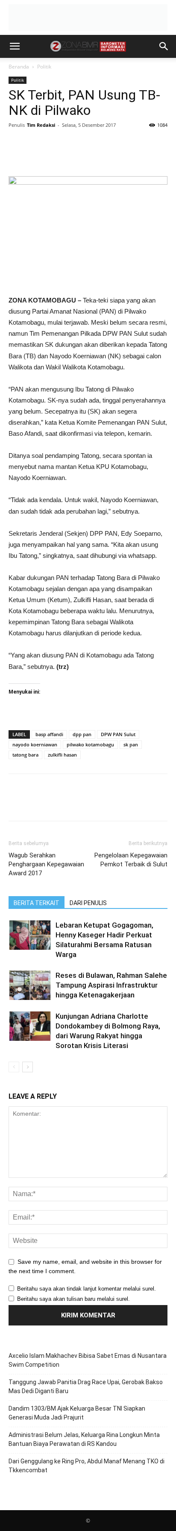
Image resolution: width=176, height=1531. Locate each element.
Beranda (19, 66)
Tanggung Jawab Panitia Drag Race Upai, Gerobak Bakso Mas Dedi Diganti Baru (86, 1386)
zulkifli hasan (62, 754)
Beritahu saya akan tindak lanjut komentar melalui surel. (86, 1288)
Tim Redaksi (41, 125)
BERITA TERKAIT (36, 903)
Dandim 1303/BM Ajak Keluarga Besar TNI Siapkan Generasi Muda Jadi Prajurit (77, 1413)
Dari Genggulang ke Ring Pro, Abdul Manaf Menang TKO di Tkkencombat (86, 1466)
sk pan (130, 744)
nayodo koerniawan (34, 744)
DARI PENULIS (88, 903)
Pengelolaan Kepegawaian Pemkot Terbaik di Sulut (130, 859)
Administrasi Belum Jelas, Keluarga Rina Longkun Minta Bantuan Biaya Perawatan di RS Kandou (84, 1439)
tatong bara (25, 754)
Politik (44, 66)
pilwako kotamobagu (90, 744)
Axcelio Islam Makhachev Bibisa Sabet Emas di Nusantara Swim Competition (88, 1360)
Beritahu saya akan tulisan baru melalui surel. (73, 1299)
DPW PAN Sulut (118, 734)
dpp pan (82, 734)
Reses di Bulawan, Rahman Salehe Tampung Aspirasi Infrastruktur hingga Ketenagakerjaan (111, 985)
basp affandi (49, 734)
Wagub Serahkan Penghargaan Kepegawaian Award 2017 (46, 864)
